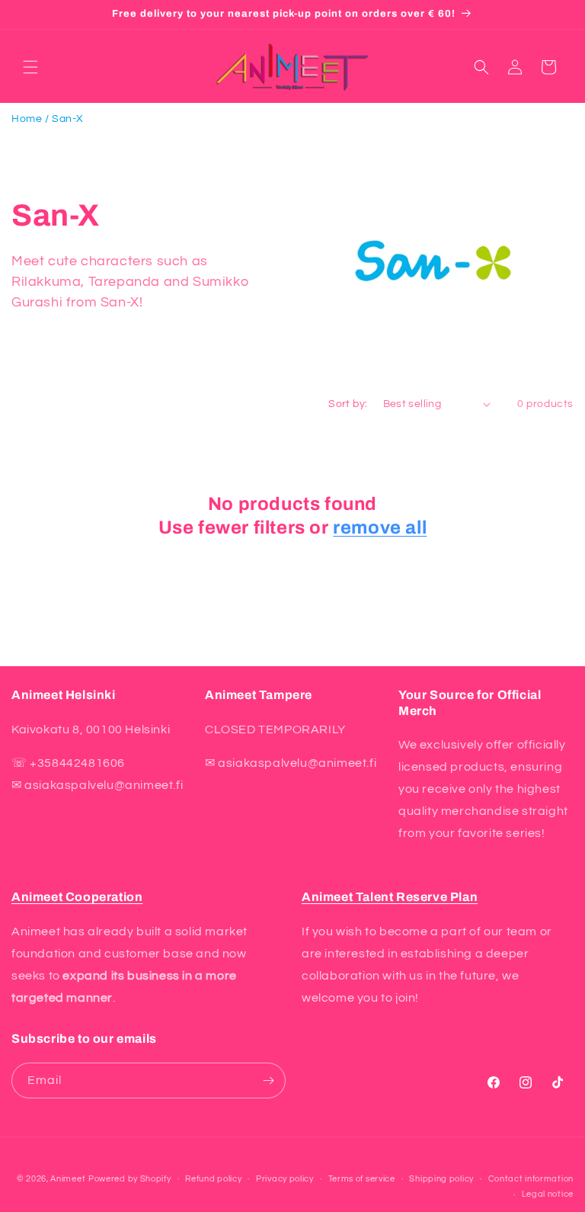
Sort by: (347, 404)
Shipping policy (441, 1179)
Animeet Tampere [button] (258, 694)
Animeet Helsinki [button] (63, 694)
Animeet (67, 1179)
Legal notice (548, 1194)
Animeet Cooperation (76, 896)
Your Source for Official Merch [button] (469, 702)
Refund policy (213, 1179)
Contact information (531, 1179)
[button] (30, 67)
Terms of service (361, 1179)
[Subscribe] (268, 1080)
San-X (67, 119)
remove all (380, 527)
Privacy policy (285, 1179)
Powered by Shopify (129, 1179)
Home (26, 119)
